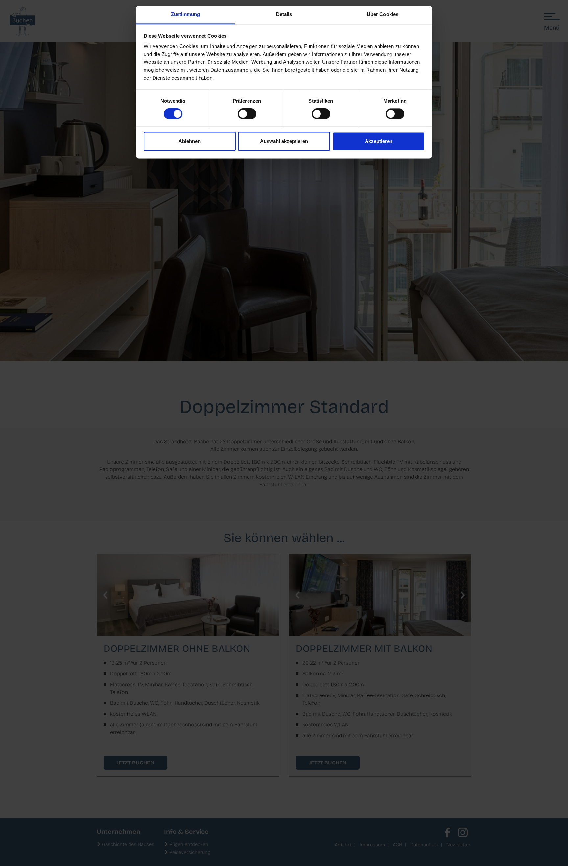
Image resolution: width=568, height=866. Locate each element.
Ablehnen (189, 141)
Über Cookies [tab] (382, 14)
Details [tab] (284, 14)
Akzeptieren (378, 141)
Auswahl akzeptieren (284, 141)
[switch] (247, 114)
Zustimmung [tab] (185, 14)
